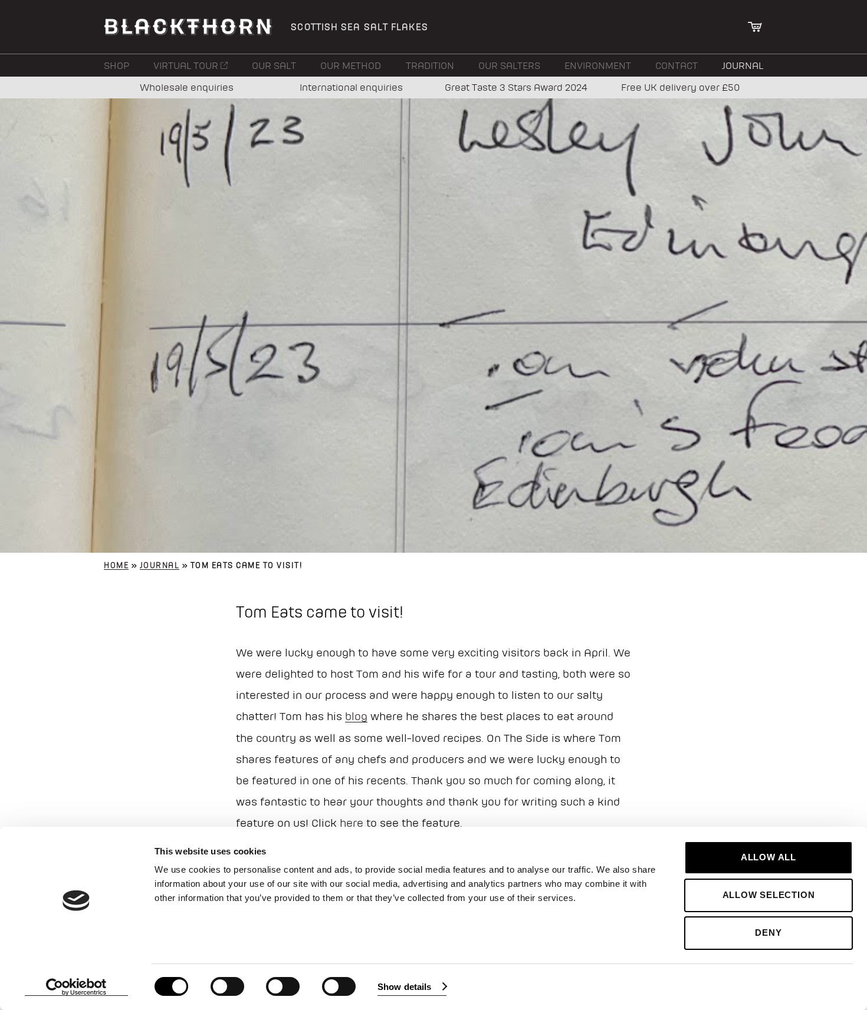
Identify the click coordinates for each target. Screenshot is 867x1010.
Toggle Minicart (755, 27)
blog (356, 716)
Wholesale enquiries (187, 87)
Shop (116, 65)
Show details (404, 987)
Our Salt (274, 65)
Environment (597, 65)
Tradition (430, 65)
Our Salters (509, 65)
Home (116, 565)
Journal (742, 65)
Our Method (350, 65)
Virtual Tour (187, 65)
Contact (676, 65)
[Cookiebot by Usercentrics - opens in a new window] (76, 987)
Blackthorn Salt (188, 26)
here (351, 823)
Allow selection (768, 895)
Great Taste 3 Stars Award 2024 (516, 87)
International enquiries (351, 87)
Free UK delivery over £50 (680, 87)
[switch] (227, 986)
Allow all (768, 857)
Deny (768, 933)
